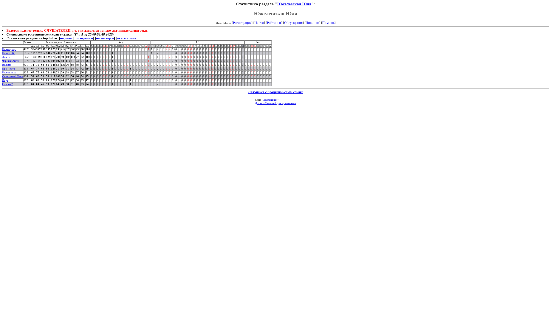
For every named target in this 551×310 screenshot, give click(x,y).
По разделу (9, 49)
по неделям (84, 38)
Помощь (328, 23)
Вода (5, 80)
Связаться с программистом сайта (275, 92)
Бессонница (9, 72)
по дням (66, 38)
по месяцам (105, 38)
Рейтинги (274, 23)
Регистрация (242, 23)
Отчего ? (7, 84)
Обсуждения (293, 23)
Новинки (312, 23)
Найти (259, 23)
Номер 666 (8, 53)
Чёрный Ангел (10, 60)
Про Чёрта (8, 68)
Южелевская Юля (294, 4)
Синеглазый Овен (12, 76)
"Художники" (270, 99)
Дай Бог (7, 57)
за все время (126, 38)
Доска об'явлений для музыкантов (275, 103)
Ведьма (6, 64)
